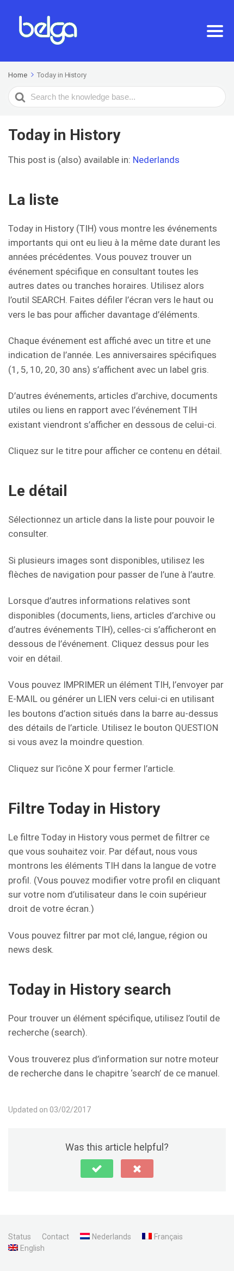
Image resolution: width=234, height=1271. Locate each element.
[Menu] (215, 31)
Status (19, 1236)
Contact (55, 1236)
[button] (97, 1168)
